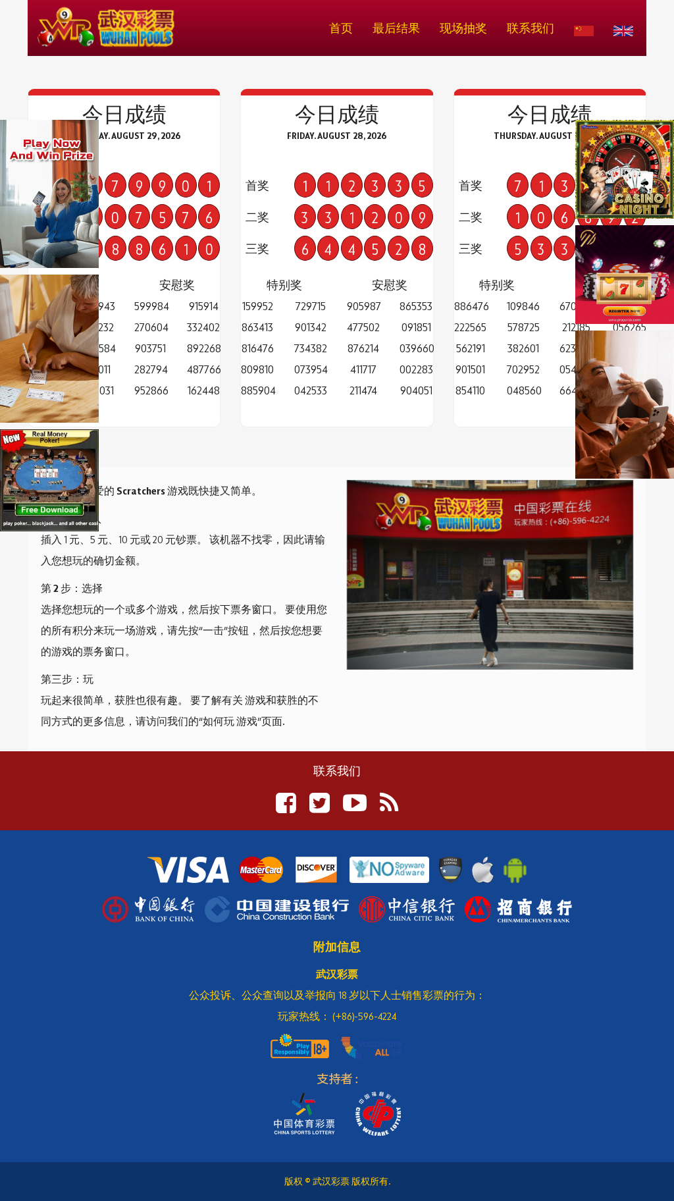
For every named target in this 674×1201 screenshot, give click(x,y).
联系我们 (530, 27)
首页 (341, 27)
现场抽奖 (463, 27)
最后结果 (396, 27)
